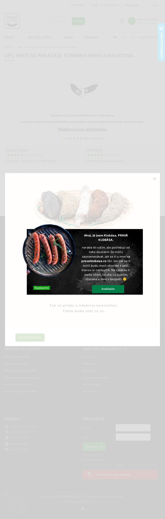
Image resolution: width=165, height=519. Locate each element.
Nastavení (41, 287)
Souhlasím (108, 289)
